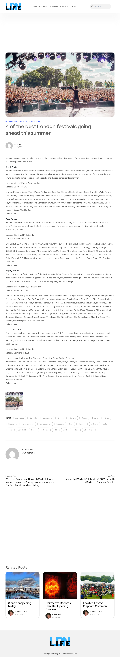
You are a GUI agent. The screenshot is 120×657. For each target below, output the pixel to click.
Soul (65, 430)
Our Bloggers (53, 6)
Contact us (73, 6)
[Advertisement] (60, 30)
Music (16, 121)
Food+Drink (41, 6)
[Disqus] (60, 525)
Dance (84, 418)
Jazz (10, 430)
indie (105, 424)
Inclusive (94, 424)
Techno (75, 430)
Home (35, 6)
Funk (71, 424)
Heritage (82, 424)
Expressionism (45, 424)
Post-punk (44, 430)
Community (47, 418)
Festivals (9, 121)
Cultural (73, 418)
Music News (25, 121)
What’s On (63, 6)
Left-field (22, 430)
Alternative (19, 418)
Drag (107, 418)
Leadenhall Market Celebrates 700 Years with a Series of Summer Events (89, 481)
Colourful (33, 418)
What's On (35, 121)
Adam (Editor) (21, 611)
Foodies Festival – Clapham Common (95, 605)
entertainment (28, 424)
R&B (56, 430)
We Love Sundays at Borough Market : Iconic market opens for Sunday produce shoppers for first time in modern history (30, 482)
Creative (61, 418)
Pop (33, 430)
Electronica (12, 424)
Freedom (60, 424)
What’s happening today (19, 605)
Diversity (95, 418)
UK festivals (88, 430)
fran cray (18, 145)
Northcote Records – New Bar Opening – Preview (59, 606)
